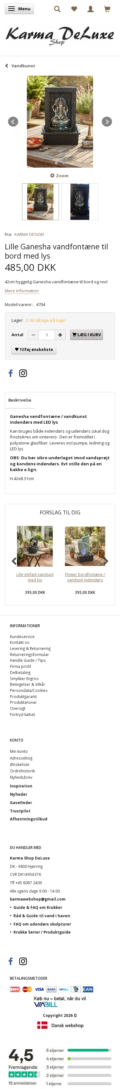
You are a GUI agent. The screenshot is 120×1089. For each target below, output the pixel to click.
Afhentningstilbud (28, 818)
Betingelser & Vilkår (27, 684)
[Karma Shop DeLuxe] (60, 33)
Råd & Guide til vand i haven (41, 915)
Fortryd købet (22, 714)
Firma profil (20, 666)
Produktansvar (23, 702)
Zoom (62, 176)
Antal (18, 334)
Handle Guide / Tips (28, 660)
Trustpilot (20, 810)
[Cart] (107, 9)
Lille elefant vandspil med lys (34, 577)
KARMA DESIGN (29, 234)
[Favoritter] (74, 9)
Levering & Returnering (30, 648)
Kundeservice (22, 636)
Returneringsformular (29, 654)
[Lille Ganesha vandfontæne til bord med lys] (60, 122)
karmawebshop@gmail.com (38, 899)
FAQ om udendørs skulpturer (42, 924)
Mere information (22, 291)
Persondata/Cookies (29, 690)
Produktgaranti (23, 696)
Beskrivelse (19, 400)
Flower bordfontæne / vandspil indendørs (85, 577)
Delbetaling (20, 672)
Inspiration (21, 785)
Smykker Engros (24, 678)
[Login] (91, 9)
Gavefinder (21, 802)
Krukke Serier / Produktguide (42, 932)
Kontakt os (19, 642)
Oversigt (17, 708)
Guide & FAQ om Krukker (37, 907)
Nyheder (18, 794)
